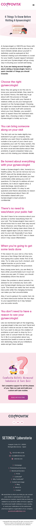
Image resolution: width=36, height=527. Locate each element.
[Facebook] (18, 422)
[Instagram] (14, 422)
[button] (33, 4)
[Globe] (21, 422)
